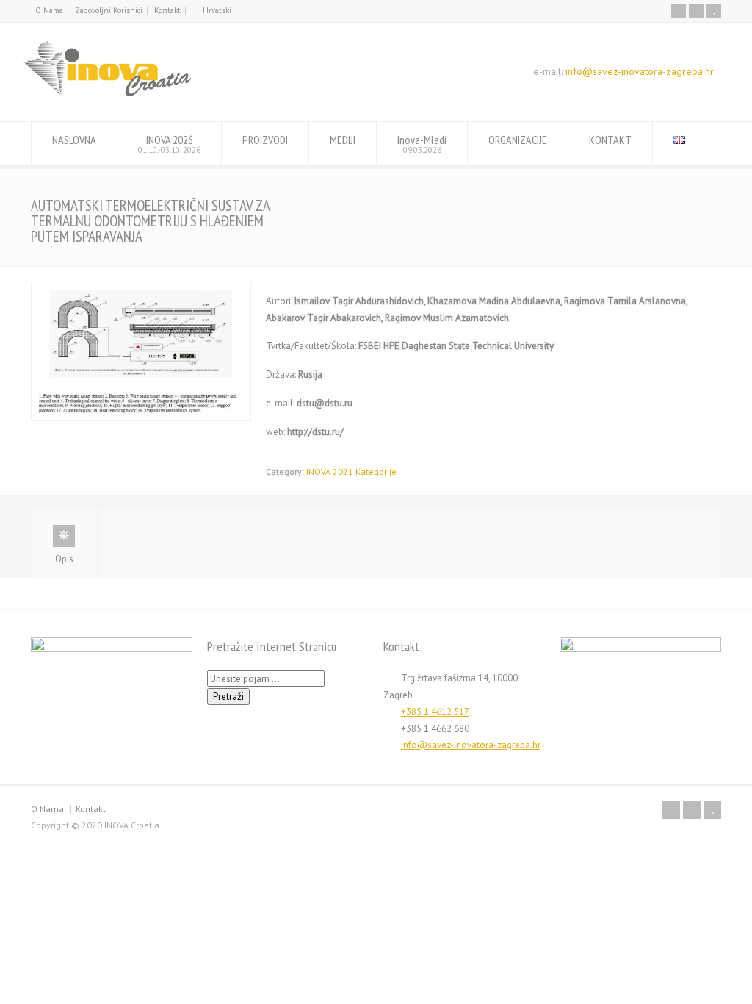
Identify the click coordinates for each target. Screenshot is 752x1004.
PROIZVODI (265, 139)
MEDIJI (342, 139)
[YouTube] (713, 11)
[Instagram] (696, 11)
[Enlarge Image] (141, 290)
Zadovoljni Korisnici (108, 10)
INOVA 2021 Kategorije (351, 471)
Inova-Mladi (421, 143)
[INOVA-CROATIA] (107, 93)
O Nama (49, 10)
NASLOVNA (74, 139)
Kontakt (167, 10)
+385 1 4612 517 (435, 712)
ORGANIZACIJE (517, 139)
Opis (64, 559)
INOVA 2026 (169, 143)
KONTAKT (610, 139)
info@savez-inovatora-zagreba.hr (639, 71)
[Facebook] (678, 11)
